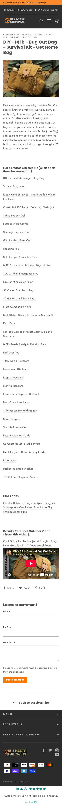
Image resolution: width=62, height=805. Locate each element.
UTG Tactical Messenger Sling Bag (23, 178)
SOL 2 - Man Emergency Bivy (20, 273)
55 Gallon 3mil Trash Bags (19, 290)
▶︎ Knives (9, 10)
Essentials (13, 724)
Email (7, 627)
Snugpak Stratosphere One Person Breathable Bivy (29, 505)
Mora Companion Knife (17, 307)
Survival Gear (43, 34)
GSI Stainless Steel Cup (17, 240)
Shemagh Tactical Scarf (17, 232)
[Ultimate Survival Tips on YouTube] (57, 754)
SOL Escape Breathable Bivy (20, 257)
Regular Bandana (13, 377)
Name (6, 611)
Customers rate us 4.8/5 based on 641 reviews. (31, 796)
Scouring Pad (11, 249)
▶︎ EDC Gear (25, 10)
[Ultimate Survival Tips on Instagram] (57, 750)
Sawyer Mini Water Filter (18, 282)
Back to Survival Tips (34, 703)
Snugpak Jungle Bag (15, 512)
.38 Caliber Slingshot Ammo (20, 477)
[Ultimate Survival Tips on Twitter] (50, 750)
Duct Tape (9, 323)
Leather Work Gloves (15, 224)
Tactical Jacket (31, 541)
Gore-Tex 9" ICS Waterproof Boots (30, 545)
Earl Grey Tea (11, 352)
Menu (7, 714)
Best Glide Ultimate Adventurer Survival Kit (28, 315)
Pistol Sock (9, 460)
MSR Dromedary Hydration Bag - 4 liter (26, 265)
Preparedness (11, 34)
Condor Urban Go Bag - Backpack (23, 503)
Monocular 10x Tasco (15, 369)
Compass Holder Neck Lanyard (22, 444)
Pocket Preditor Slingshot (18, 469)
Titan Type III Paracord (16, 361)
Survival (27, 34)
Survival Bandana (13, 386)
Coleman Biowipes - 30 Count (21, 394)
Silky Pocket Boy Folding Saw (20, 410)
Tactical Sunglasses (14, 186)
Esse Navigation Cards (16, 435)
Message (9, 642)
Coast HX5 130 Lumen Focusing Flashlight (28, 207)
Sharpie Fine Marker (15, 427)
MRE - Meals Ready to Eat (18, 344)
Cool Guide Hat (12, 541)
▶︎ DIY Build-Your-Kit (46, 10)
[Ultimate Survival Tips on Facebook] (43, 750)
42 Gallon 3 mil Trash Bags (19, 298)
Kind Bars (40, 344)
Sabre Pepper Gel (14, 215)
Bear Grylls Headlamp (16, 402)
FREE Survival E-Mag (21, 734)
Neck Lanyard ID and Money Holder (25, 452)
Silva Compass (12, 419)
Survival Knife (12, 37)
